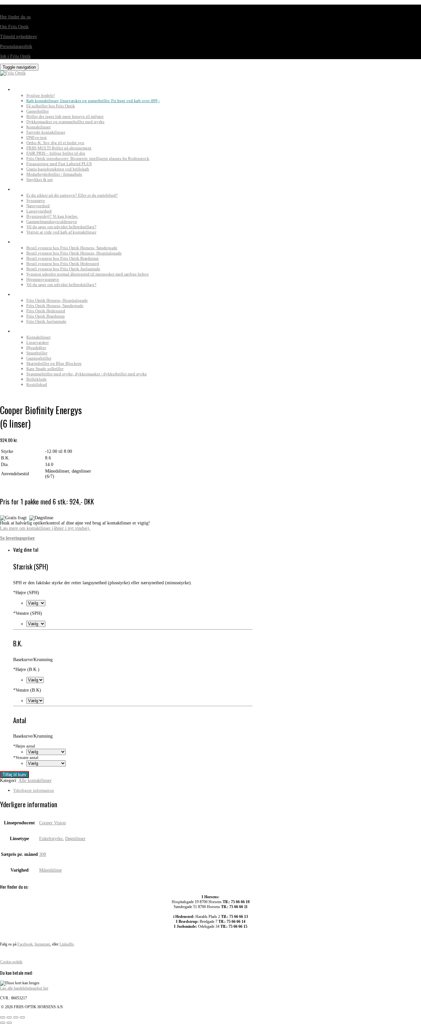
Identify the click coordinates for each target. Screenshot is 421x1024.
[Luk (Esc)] (22, 1017)
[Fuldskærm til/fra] (9, 1017)
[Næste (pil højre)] (9, 1023)
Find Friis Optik (33, 292)
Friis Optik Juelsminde (46, 321)
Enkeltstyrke (50, 838)
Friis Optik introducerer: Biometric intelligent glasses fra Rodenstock (87, 158)
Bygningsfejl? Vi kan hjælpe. (52, 216)
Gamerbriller (37, 111)
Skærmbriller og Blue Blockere (54, 363)
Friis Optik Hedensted (45, 310)
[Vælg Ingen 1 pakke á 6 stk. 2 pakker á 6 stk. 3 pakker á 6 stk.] (46, 751)
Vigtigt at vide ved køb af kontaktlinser (61, 232)
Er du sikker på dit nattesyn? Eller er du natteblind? (72, 195)
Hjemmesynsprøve (42, 279)
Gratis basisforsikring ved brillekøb (57, 169)
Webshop (24, 329)
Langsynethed (39, 211)
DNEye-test (36, 137)
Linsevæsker (37, 342)
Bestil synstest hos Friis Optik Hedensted (62, 263)
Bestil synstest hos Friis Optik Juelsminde (63, 268)
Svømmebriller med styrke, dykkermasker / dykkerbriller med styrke (86, 373)
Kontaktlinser (38, 126)
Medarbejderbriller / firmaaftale (54, 174)
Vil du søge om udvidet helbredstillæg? (61, 226)
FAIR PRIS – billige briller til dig (55, 153)
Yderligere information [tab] (33, 790)
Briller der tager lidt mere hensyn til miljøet (65, 116)
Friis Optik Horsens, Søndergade (55, 305)
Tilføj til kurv (14, 774)
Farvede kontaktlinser (45, 132)
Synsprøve (35, 200)
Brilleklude (36, 379)
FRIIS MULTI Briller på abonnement (58, 147)
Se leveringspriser (17, 538)
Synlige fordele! (40, 95)
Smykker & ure (39, 179)
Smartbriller (36, 352)
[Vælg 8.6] (35, 680)
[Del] (15, 1017)
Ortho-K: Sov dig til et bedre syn (55, 142)
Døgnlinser (75, 838)
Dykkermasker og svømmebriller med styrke (65, 121)
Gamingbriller (38, 358)
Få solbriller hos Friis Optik (50, 105)
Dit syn (22, 187)
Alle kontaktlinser (35, 780)
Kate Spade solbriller (44, 368)
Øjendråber (36, 347)
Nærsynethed (38, 205)
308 (42, 854)
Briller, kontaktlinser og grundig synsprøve (68, 87)
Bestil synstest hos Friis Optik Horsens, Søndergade (71, 247)
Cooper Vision (52, 822)
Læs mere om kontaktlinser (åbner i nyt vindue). (45, 528)
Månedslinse (50, 870)
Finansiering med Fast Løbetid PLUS (59, 163)
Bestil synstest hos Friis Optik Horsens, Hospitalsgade (74, 253)
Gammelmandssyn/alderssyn (51, 221)
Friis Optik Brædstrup (45, 316)
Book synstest (31, 240)
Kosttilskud (36, 384)
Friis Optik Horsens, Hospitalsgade (57, 300)
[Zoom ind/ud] (2, 1017)
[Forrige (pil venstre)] (2, 1023)
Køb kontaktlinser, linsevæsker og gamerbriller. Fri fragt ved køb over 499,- (93, 100)
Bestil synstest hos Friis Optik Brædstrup (62, 258)
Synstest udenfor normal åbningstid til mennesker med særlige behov (87, 274)
